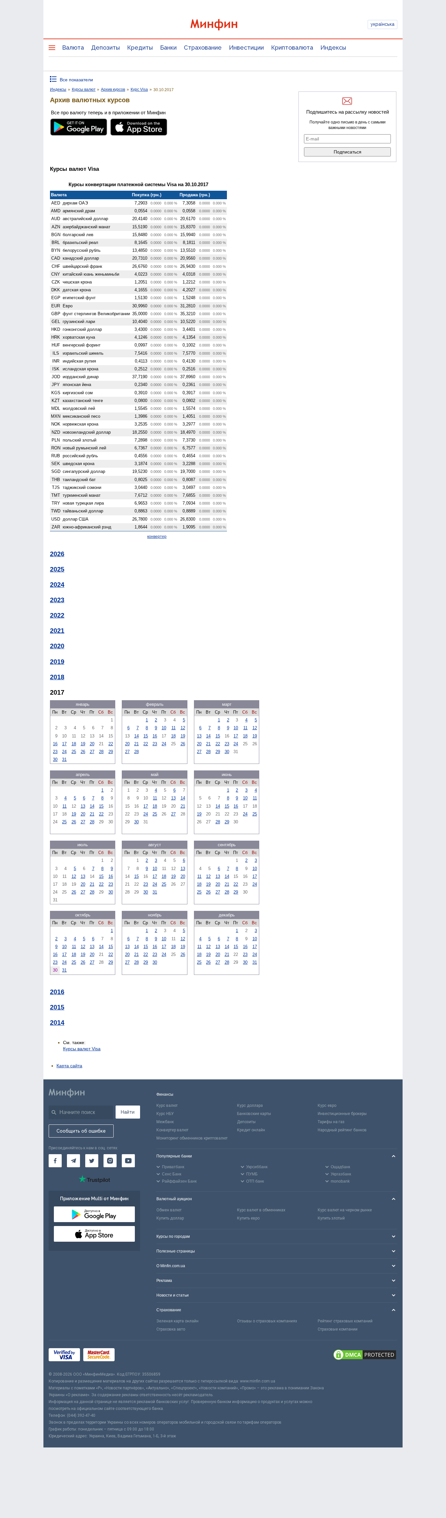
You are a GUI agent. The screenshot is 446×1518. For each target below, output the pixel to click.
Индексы (333, 47)
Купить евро (248, 1218)
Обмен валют (169, 1210)
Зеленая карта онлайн (177, 1321)
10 (164, 727)
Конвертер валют (172, 1130)
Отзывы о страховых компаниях (267, 1321)
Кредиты (140, 47)
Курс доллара (250, 1105)
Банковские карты (254, 1113)
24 (64, 751)
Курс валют (167, 1105)
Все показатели (76, 79)
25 (74, 751)
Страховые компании (338, 1329)
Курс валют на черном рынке (345, 1210)
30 (55, 759)
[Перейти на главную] (223, 24)
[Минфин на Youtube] (128, 1160)
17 (64, 743)
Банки (168, 47)
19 (83, 743)
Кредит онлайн (251, 1130)
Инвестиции (246, 47)
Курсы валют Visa (82, 1048)
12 (183, 727)
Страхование (203, 47)
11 (173, 727)
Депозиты (105, 47)
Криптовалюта (292, 47)
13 (199, 736)
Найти (128, 1112)
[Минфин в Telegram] (73, 1160)
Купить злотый (331, 1218)
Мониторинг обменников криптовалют (192, 1138)
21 (136, 743)
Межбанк (165, 1122)
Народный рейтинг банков (342, 1130)
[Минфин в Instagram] (110, 1160)
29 (110, 751)
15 (145, 736)
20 (92, 743)
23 (55, 751)
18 (74, 743)
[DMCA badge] (364, 1355)
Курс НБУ (165, 1113)
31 (64, 759)
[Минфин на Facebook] (55, 1160)
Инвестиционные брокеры (342, 1113)
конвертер (157, 536)
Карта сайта (69, 1065)
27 (92, 751)
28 (101, 751)
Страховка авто (170, 1329)
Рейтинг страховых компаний (345, 1321)
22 (110, 743)
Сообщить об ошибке (81, 1131)
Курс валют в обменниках (261, 1210)
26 (83, 751)
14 (136, 736)
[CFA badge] (132, 1355)
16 (55, 743)
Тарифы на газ (331, 1122)
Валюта (73, 47)
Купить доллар (170, 1218)
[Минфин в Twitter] (91, 1160)
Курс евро (327, 1105)
